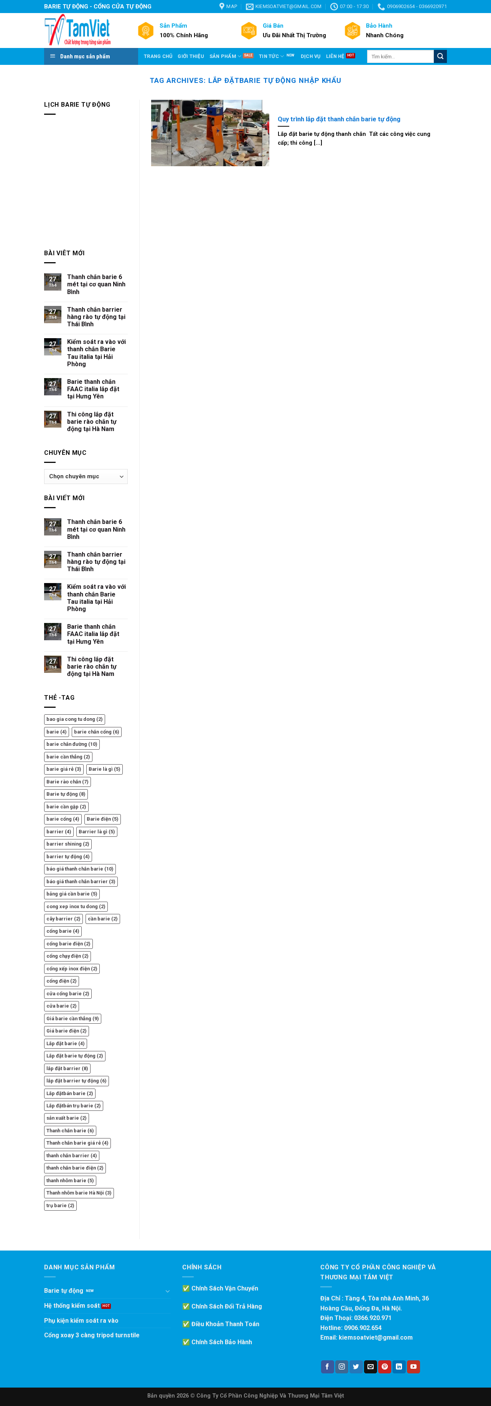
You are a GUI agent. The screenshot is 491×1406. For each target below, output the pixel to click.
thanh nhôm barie (70, 1180)
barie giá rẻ (63, 769)
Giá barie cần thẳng (72, 1018)
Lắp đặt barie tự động (74, 1056)
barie (56, 732)
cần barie (103, 919)
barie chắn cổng (96, 732)
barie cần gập (66, 807)
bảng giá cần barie (71, 894)
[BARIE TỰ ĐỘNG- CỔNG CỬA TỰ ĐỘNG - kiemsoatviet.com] (84, 30)
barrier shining (67, 844)
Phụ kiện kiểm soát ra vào (81, 1320)
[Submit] (440, 56)
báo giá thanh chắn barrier (80, 881)
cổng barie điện (68, 944)
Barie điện (103, 819)
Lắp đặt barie (65, 1043)
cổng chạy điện (67, 956)
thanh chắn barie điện (75, 1168)
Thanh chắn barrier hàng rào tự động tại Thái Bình (96, 317)
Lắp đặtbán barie (69, 1093)
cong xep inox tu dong (75, 906)
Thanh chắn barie (70, 1130)
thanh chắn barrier (71, 1155)
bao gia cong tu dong (74, 719)
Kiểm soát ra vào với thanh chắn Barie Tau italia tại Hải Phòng (96, 353)
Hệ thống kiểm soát (72, 1305)
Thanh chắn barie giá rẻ (77, 1143)
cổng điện (61, 981)
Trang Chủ (158, 56)
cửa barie (61, 1006)
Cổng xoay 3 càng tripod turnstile (92, 1335)
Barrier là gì (97, 831)
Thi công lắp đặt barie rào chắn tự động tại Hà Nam (92, 422)
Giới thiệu (191, 56)
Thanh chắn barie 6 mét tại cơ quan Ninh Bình (96, 284)
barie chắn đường (71, 744)
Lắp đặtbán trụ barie (73, 1106)
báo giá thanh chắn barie (80, 869)
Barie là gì (104, 769)
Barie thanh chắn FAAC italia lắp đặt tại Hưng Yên (93, 389)
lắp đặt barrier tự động (76, 1081)
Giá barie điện (66, 1031)
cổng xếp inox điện (71, 968)
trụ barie (60, 1205)
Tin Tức (269, 56)
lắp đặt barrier (67, 1068)
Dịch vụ (311, 56)
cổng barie (62, 931)
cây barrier (63, 919)
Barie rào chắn (67, 782)
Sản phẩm (222, 56)
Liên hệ (335, 56)
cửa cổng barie (67, 993)
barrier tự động (68, 856)
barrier (58, 831)
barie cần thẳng (68, 757)
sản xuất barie (66, 1118)
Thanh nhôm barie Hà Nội (79, 1193)
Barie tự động (66, 794)
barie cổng (62, 819)
